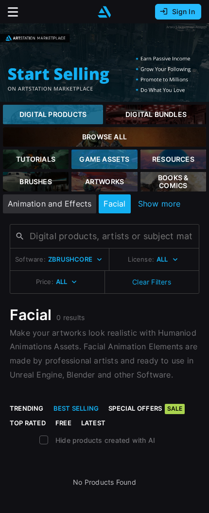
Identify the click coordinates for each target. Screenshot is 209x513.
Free (63, 423)
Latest (93, 423)
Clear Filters (151, 282)
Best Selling (76, 408)
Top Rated (28, 423)
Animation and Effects (49, 204)
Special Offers (145, 408)
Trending (27, 408)
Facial (114, 204)
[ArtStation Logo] (104, 12)
